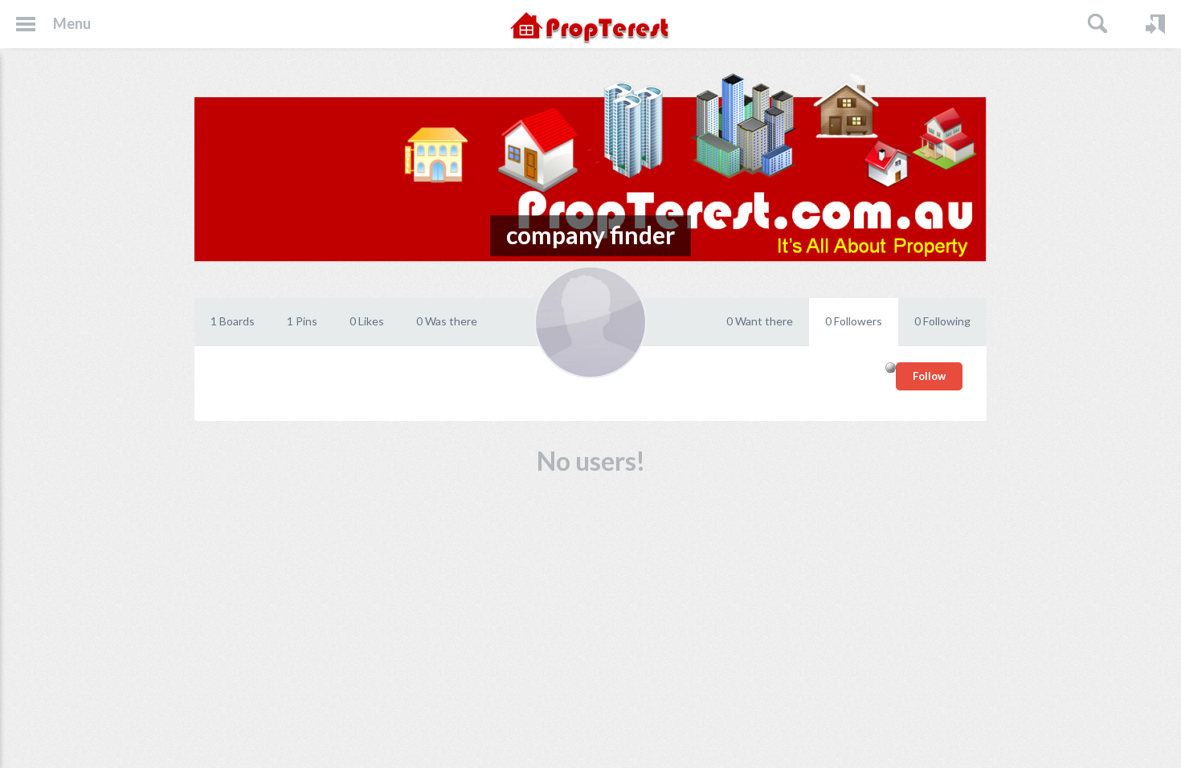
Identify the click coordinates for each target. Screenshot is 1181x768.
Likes (366, 321)
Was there (446, 321)
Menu (72, 23)
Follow (929, 376)
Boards (232, 321)
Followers (853, 321)
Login (1155, 24)
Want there (759, 321)
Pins (302, 321)
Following (942, 321)
